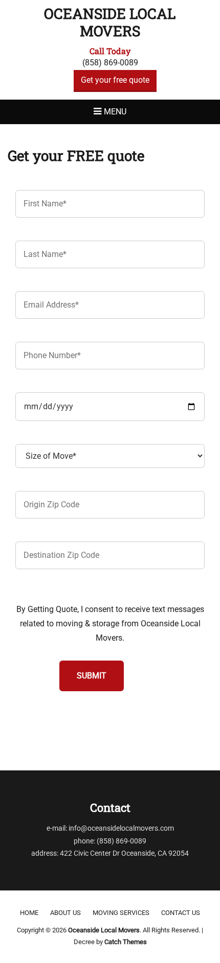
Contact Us (180, 913)
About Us (65, 913)
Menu (115, 111)
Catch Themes (125, 942)
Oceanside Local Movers (110, 22)
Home (29, 913)
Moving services (121, 913)
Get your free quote (115, 80)
